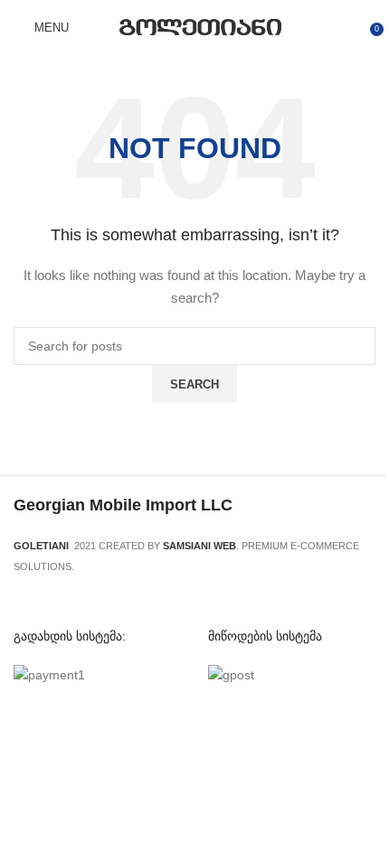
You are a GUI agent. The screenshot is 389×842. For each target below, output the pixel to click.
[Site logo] (200, 26)
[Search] (94, 27)
